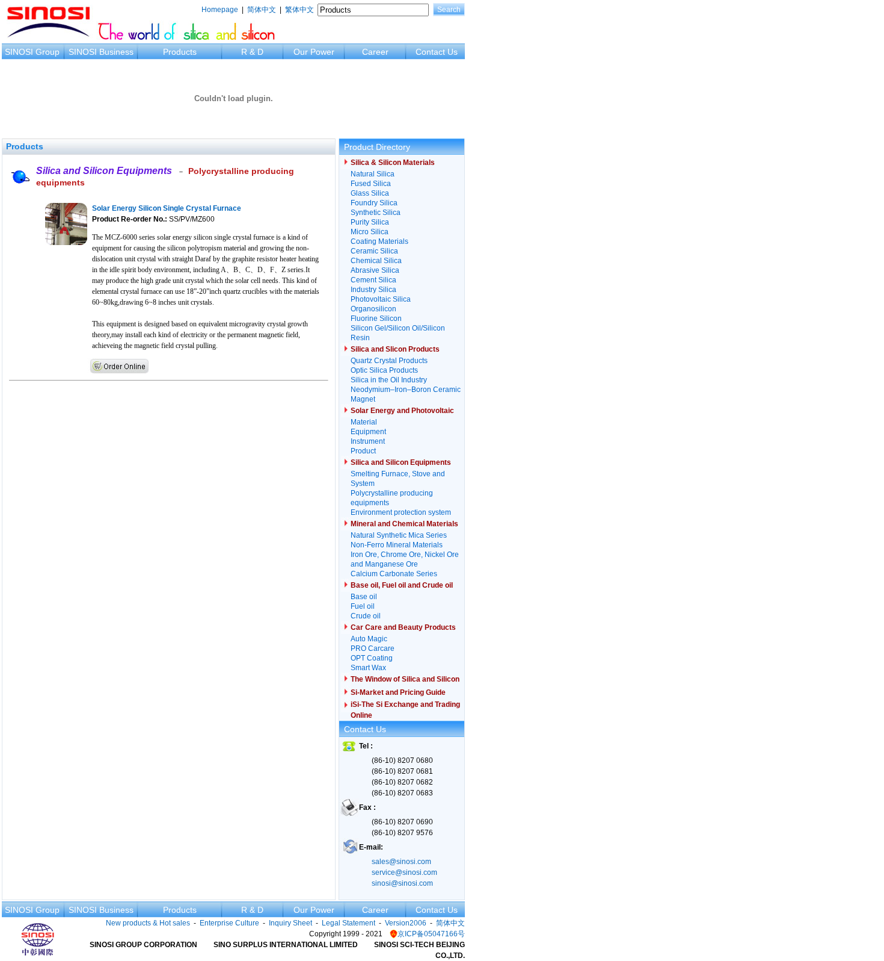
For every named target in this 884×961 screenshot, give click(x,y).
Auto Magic (369, 639)
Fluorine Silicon (376, 318)
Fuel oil (363, 606)
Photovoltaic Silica (381, 299)
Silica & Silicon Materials (393, 162)
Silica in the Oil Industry (389, 380)
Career (375, 52)
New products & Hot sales (148, 923)
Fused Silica (371, 183)
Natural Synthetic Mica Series (399, 535)
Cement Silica (373, 280)
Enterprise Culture (229, 923)
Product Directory (377, 147)
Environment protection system (401, 512)
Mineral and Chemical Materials (404, 524)
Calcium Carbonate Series (394, 574)
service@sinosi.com (404, 872)
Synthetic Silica (376, 212)
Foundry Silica (374, 203)
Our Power (313, 52)
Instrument (368, 441)
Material (364, 422)
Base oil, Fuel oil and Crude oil (402, 585)
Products (180, 52)
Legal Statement (348, 923)
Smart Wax (368, 668)
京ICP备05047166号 (431, 934)
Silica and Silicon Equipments (104, 171)
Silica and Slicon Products (395, 349)
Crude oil (366, 616)
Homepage (219, 9)
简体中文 (261, 9)
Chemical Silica (376, 261)
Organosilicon (373, 309)
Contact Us (437, 52)
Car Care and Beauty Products (403, 627)
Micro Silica (369, 232)
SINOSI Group (32, 52)
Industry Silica (373, 289)
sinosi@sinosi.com (402, 883)
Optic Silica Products (384, 370)
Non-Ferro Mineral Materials (397, 545)
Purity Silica (370, 222)
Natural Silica (372, 174)
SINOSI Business (101, 52)
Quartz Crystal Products (389, 360)
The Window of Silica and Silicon (405, 679)
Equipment (368, 432)
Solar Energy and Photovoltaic (402, 410)
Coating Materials (379, 241)
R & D (252, 52)
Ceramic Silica (374, 251)
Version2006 (405, 923)
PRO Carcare (372, 648)
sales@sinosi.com (401, 861)
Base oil (364, 596)
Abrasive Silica (375, 270)
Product (363, 451)
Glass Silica (370, 193)
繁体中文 (299, 9)
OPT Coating (372, 658)
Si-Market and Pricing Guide (398, 692)
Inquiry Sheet (290, 923)
